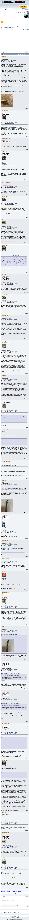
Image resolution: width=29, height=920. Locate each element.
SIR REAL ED (6, 691)
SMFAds (12, 916)
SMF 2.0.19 (10, 915)
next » (28, 29)
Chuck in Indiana (7, 812)
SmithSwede (6, 571)
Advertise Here (26, 894)
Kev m (4, 401)
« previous (24, 29)
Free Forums (17, 916)
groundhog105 (6, 182)
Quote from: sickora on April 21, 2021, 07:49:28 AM (9, 634)
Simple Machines (19, 915)
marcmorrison (6, 138)
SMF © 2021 (14, 915)
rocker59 (14, 26)
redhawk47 (5, 315)
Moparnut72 (6, 592)
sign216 (5, 151)
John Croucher (6, 461)
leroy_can (5, 219)
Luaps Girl (18, 26)
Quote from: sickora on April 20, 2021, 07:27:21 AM (9, 437)
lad (3, 626)
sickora (4, 56)
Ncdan (21, 26)
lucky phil (5, 196)
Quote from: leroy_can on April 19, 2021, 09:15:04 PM (10, 255)
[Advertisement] (15, 40)
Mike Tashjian (6, 558)
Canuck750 (5, 110)
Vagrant (5, 515)
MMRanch (5, 858)
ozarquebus (6, 341)
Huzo (4, 662)
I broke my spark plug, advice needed (8, 60)
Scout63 (5, 274)
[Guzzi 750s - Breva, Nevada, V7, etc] (2, 162)
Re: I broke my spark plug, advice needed (9, 122)
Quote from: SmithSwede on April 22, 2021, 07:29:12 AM (10, 673)
